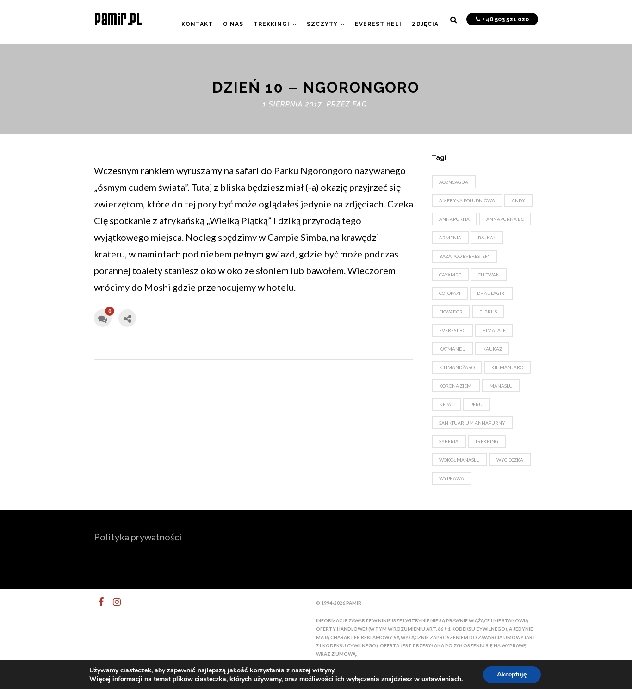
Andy (518, 200)
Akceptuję (512, 674)
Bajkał (487, 237)
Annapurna (454, 219)
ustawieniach (441, 679)
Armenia (450, 237)
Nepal (446, 404)
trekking (486, 441)
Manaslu (501, 385)
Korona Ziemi (456, 385)
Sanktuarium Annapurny (472, 423)
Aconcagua (453, 182)
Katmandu (452, 348)
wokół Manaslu (459, 460)
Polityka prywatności (138, 536)
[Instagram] (113, 602)
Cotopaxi (449, 293)
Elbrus (488, 311)
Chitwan (489, 274)
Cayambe (450, 274)
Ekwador (451, 311)
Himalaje (494, 330)
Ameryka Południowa (467, 200)
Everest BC (452, 330)
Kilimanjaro (507, 367)
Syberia (449, 441)
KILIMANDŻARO (457, 367)
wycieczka (509, 460)
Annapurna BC (505, 219)
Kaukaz (492, 348)
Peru (476, 404)
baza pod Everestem (464, 256)
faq (360, 104)
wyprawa (451, 478)
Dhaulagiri (491, 293)
